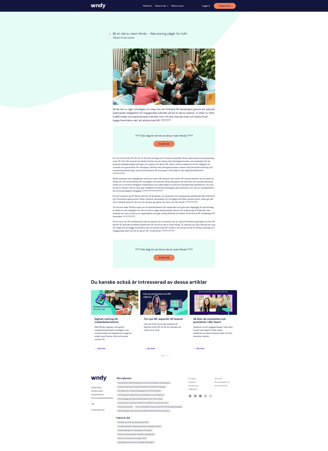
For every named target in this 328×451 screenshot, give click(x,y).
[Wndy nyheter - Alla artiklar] (110, 34)
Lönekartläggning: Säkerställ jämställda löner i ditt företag (140, 399)
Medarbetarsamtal (125, 407)
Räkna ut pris (177, 6)
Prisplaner (192, 382)
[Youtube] (200, 396)
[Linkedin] (195, 396)
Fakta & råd (160, 6)
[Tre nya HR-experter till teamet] (164, 302)
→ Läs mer (100, 348)
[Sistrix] (211, 396)
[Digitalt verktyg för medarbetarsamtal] (114, 302)
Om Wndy (192, 379)
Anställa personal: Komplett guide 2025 (133, 422)
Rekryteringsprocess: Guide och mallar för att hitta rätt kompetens (143, 411)
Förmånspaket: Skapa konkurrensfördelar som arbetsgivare (141, 395)
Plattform (147, 6)
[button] (92, 321)
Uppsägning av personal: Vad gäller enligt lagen (136, 442)
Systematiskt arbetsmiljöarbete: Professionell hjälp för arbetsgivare (144, 383)
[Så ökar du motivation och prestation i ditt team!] (213, 302)
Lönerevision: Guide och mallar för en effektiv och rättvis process (143, 403)
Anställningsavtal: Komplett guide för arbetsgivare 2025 (139, 426)
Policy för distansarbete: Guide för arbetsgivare (136, 434)
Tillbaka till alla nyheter (124, 37)
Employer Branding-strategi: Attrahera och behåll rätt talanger (141, 387)
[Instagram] (205, 396)
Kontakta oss (193, 386)
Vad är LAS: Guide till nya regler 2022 (132, 438)
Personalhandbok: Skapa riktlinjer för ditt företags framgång (159, 407)
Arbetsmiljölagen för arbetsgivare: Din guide (134, 430)
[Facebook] (190, 396)
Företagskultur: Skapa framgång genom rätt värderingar (139, 391)
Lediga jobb (192, 389)
